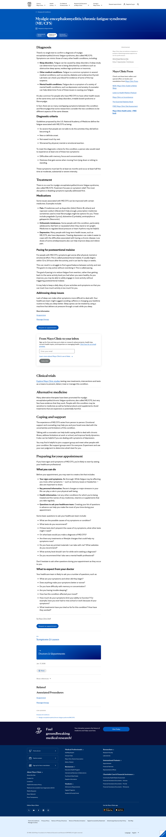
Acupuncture (41, 315)
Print (42, 671)
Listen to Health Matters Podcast (125, 93)
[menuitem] (41, 35)
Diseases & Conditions (44, 12)
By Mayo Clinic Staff (43, 619)
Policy (114, 62)
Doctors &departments (63, 35)
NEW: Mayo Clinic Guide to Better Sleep (125, 87)
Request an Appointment (45, 28)
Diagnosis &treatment (52, 35)
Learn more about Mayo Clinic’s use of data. (54, 356)
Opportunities (122, 62)
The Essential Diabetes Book (123, 102)
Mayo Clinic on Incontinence (123, 97)
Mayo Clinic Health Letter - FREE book (125, 112)
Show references (42, 679)
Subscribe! (44, 361)
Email (42, 354)
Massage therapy (42, 319)
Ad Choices (130, 62)
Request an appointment (47, 328)
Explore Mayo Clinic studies (48, 381)
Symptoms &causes (41, 35)
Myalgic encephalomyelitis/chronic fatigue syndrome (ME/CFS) (81, 21)
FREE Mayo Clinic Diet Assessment (125, 106)
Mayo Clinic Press (131, 81)
